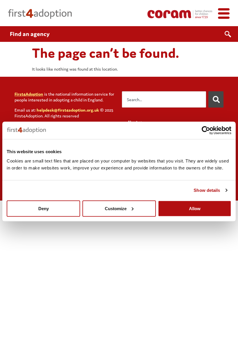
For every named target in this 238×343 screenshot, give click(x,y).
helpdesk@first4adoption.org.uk (68, 110)
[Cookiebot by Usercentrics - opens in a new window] (206, 130)
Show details (207, 190)
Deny (43, 208)
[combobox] (164, 99)
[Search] (215, 99)
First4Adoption (29, 94)
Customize (116, 208)
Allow (195, 208)
